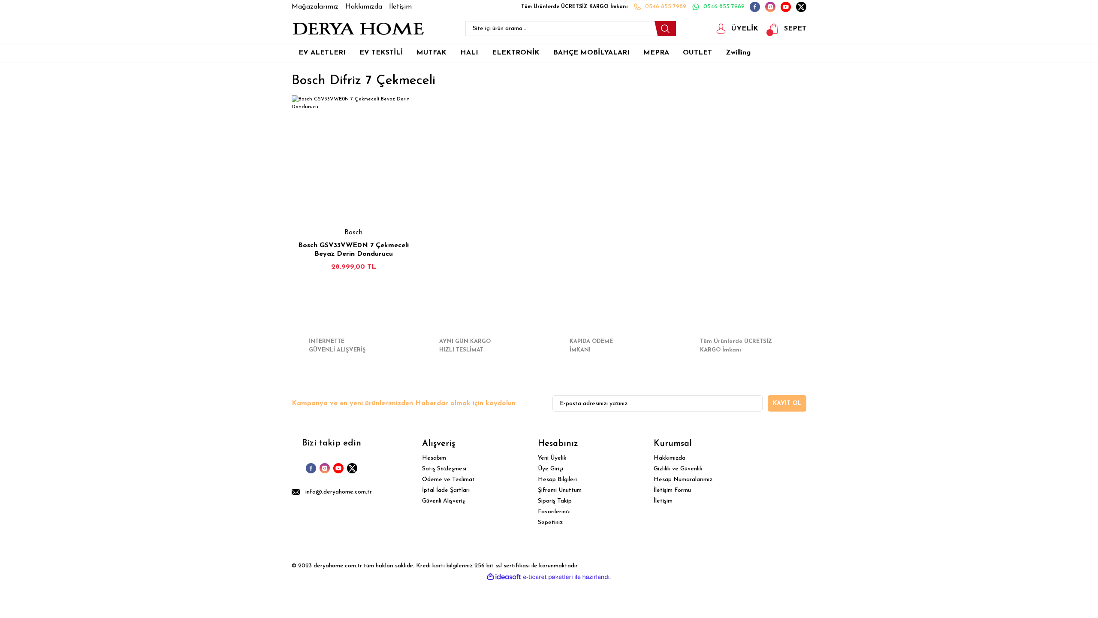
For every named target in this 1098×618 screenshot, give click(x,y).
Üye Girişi (550, 469)
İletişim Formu (672, 490)
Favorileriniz (554, 512)
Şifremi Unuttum (560, 490)
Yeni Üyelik (552, 458)
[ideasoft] (504, 577)
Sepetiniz (550, 522)
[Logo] (358, 29)
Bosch (353, 232)
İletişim (663, 501)
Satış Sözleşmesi (444, 469)
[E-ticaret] (548, 577)
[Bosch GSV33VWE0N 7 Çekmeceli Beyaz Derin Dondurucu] (353, 157)
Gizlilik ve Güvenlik (678, 469)
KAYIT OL (787, 403)
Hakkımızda (669, 458)
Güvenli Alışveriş (443, 501)
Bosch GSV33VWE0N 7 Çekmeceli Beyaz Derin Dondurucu (353, 250)
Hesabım (434, 458)
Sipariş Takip (555, 501)
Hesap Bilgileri (557, 479)
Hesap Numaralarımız (683, 479)
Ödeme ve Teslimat (448, 479)
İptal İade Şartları (446, 490)
